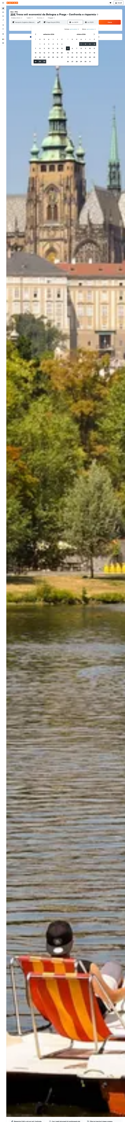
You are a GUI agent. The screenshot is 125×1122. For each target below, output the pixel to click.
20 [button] (62, 53)
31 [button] (90, 61)
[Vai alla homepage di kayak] (12, 3)
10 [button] (49, 48)
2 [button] (44, 44)
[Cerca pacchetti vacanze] (3, 20)
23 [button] (44, 57)
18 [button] (53, 53)
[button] (3, 3)
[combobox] (17, 18)
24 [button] (49, 57)
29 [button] (40, 61)
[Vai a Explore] (3, 25)
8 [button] (81, 48)
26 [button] (57, 57)
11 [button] (53, 48)
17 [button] (48, 53)
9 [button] (44, 48)
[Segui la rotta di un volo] (3, 29)
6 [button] (61, 44)
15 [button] (40, 53)
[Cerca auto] (3, 16)
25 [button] (53, 57)
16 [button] (44, 53)
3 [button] (48, 44)
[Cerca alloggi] (3, 12)
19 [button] (57, 53)
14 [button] (35, 53)
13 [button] (62, 48)
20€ (13, 14)
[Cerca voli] (3, 8)
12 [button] (57, 48)
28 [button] (35, 61)
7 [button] (35, 48)
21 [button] (35, 57)
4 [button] (53, 44)
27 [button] (62, 57)
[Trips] (3, 34)
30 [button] (44, 61)
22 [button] (40, 57)
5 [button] (57, 44)
